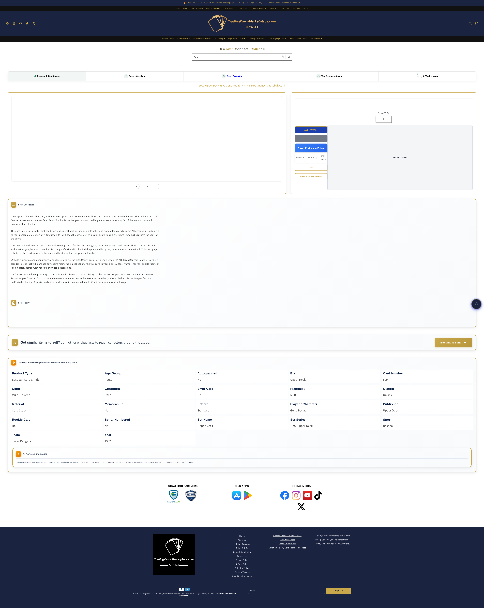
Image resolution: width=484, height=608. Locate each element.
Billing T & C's (242, 548)
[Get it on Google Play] (248, 495)
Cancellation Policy (242, 552)
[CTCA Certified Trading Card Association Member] (191, 496)
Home (177, 8)
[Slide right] (156, 186)
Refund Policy (242, 564)
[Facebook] (284, 495)
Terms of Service (242, 572)
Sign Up (339, 591)
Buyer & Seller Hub (213, 8)
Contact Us (242, 556)
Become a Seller (451, 342)
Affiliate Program (242, 544)
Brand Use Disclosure (242, 576)
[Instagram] (296, 495)
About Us (242, 540)
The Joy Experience (299, 8)
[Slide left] (137, 186)
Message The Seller (311, 177)
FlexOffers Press (287, 539)
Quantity (383, 113)
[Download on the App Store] (236, 495)
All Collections (197, 8)
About (185, 8)
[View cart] (476, 304)
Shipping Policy (242, 568)
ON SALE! (285, 8)
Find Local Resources (258, 8)
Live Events (229, 8)
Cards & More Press (287, 543)
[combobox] (242, 57)
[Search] (289, 57)
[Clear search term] (282, 57)
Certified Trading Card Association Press (287, 547)
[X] (301, 506)
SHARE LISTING (400, 158)
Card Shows (243, 8)
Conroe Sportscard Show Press (287, 535)
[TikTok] (318, 495)
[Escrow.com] (174, 496)
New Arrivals (274, 8)
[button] (311, 138)
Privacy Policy (242, 560)
